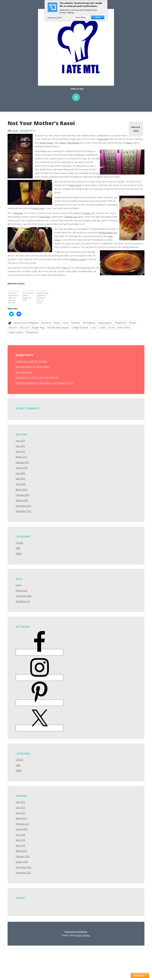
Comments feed (23, 595)
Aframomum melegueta (26, 322)
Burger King (38, 327)
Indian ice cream (78, 259)
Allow (97, 17)
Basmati (75, 322)
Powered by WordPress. (75, 931)
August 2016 (21, 467)
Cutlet (102, 327)
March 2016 (21, 489)
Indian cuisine (16, 332)
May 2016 (20, 478)
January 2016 (22, 500)
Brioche (13, 327)
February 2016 (22, 495)
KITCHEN (24, 130)
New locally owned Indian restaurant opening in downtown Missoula (13, 298)
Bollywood (120, 322)
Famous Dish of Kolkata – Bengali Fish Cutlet (28, 296)
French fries (123, 327)
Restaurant (32, 332)
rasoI (15, 130)
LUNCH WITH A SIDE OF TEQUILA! (31, 361)
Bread (132, 322)
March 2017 (21, 456)
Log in (18, 585)
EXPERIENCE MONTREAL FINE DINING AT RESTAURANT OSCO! (44, 383)
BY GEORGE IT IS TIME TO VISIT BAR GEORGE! (37, 377)
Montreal (18, 213)
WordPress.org (23, 601)
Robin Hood (75, 185)
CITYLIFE (19, 542)
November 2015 (23, 511)
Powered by (52, 18)
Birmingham (89, 322)
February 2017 (22, 462)
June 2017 (20, 446)
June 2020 (20, 440)
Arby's (57, 322)
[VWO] (59, 18)
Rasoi (129, 142)
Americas (46, 322)
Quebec (87, 213)
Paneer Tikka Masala (69, 142)
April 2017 (20, 451)
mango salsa (38, 208)
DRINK (19, 553)
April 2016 (20, 484)
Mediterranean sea (108, 232)
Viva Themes (83, 935)
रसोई (9, 130)
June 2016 (20, 473)
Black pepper (105, 322)
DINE (18, 548)
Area (65, 322)
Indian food (103, 139)
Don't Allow (81, 17)
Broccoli (24, 327)
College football (80, 327)
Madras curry (71, 216)
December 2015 (23, 505)
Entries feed (21, 590)
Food (111, 327)
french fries (45, 216)
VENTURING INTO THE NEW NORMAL (33, 366)
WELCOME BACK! (24, 372)
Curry (93, 327)
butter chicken (46, 142)
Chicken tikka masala (58, 327)
